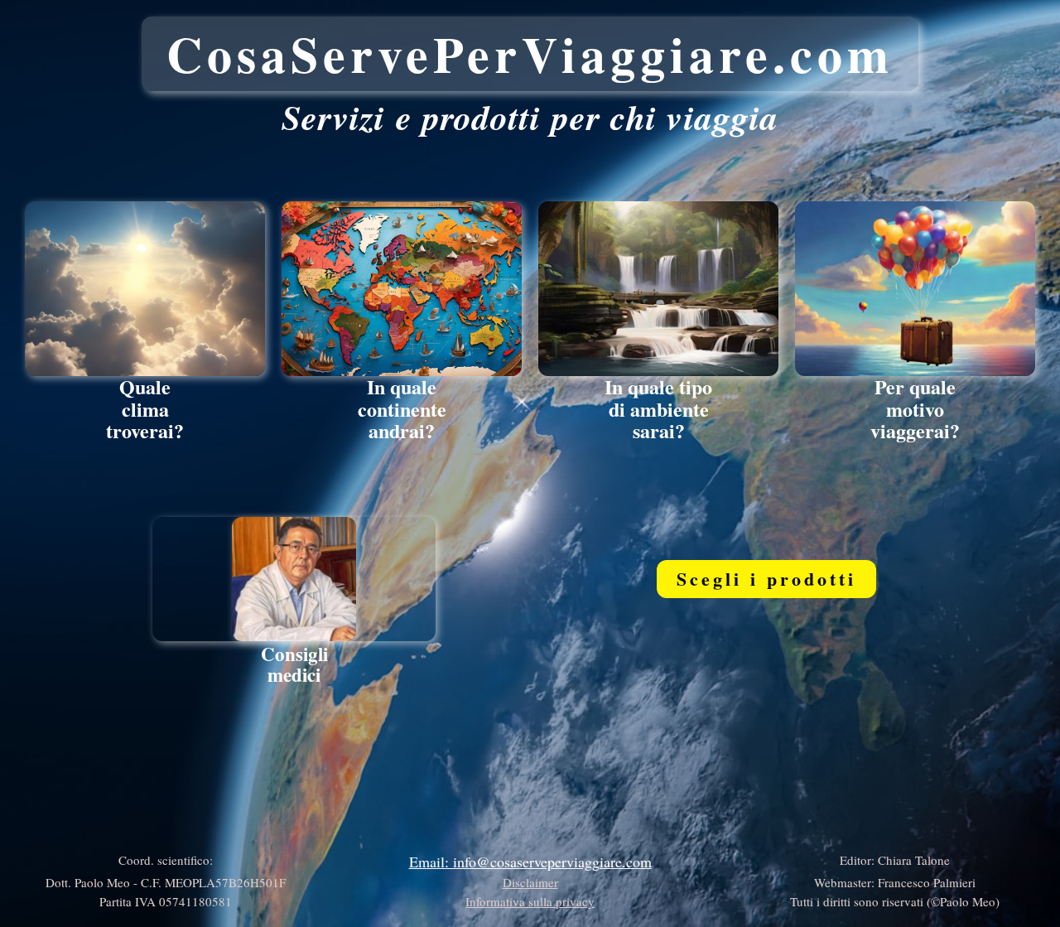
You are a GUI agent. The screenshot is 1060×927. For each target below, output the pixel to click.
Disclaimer (530, 882)
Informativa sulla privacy (530, 901)
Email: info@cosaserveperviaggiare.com (530, 861)
